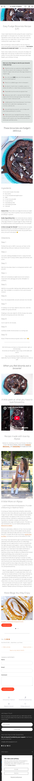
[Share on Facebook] (7, 639)
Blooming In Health (6, 525)
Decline (16, 773)
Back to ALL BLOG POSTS (17, 650)
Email (3, 667)
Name (3, 659)
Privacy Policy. (12, 765)
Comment (4, 675)
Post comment (7, 689)
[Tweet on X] (5, 639)
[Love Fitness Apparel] (16, 6)
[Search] (5, 6)
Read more (6, 625)
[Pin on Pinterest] (9, 639)
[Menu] (1, 6)
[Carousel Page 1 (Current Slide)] (15, 628)
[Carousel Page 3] (18, 628)
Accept (16, 769)
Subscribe (17, 729)
